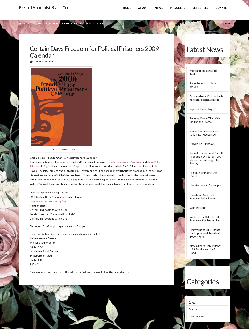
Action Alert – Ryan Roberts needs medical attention (206, 98)
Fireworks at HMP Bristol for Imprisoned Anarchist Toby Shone (205, 233)
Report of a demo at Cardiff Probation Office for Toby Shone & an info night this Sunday (206, 158)
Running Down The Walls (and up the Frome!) (205, 120)
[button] (245, 3)
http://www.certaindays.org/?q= (48, 201)
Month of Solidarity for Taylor (204, 72)
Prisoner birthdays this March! (203, 174)
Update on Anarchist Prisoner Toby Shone (202, 196)
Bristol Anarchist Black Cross (46, 7)
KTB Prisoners (197, 316)
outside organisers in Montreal (124, 162)
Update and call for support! (206, 185)
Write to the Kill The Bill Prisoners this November (205, 218)
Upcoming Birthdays (202, 143)
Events (193, 309)
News (192, 301)
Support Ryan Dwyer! (203, 109)
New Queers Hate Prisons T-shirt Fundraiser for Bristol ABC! (207, 249)
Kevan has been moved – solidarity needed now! (204, 132)
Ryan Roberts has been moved (203, 85)
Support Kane (198, 207)
